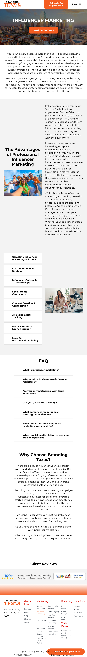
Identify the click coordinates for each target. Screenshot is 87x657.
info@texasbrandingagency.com (64, 655)
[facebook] (4, 621)
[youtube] (16, 621)
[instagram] (12, 621)
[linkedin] (4, 625)
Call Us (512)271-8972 (23, 655)
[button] (23, 258)
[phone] (12, 625)
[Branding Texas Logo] (12, 2)
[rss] (8, 625)
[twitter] (8, 621)
